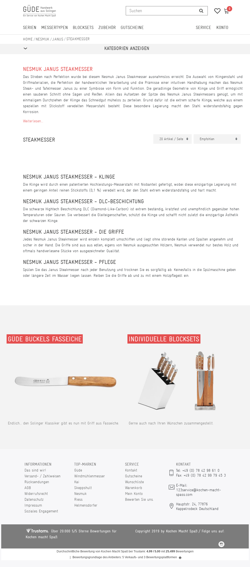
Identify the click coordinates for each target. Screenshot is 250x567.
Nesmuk (42, 39)
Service (203, 27)
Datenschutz (33, 499)
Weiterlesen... (33, 121)
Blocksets (83, 27)
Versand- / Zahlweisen (42, 476)
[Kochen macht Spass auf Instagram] (221, 544)
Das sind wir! (35, 470)
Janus (57, 39)
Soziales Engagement (41, 511)
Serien (29, 27)
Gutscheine (132, 27)
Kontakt (131, 470)
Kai (76, 482)
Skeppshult (83, 487)
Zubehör (107, 27)
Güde (78, 470)
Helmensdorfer (85, 505)
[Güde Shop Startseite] (28, 39)
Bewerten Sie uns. (139, 499)
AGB (27, 487)
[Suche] (201, 10)
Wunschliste (134, 482)
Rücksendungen (36, 482)
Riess (78, 499)
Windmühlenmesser (89, 476)
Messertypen (54, 27)
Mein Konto (134, 493)
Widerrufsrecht (36, 493)
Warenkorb (133, 487)
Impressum (33, 505)
